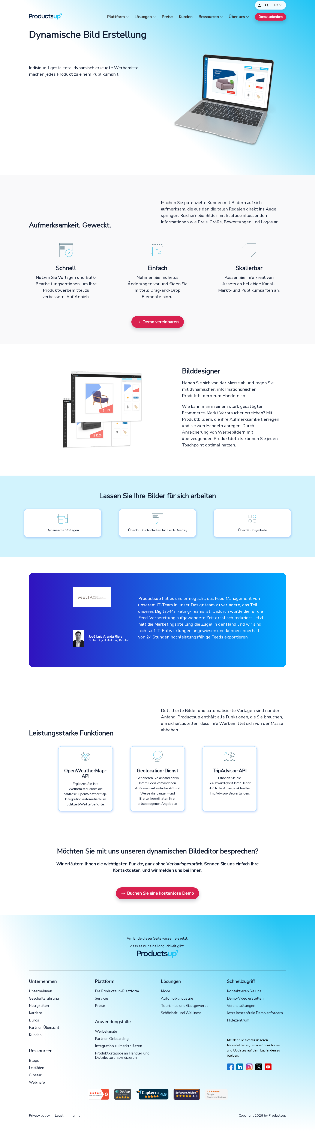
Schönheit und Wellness (181, 1013)
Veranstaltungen (241, 1006)
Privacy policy (39, 1115)
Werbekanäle (106, 1031)
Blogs (34, 1061)
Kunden (185, 17)
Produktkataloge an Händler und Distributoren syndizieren (122, 1055)
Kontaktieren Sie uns (244, 991)
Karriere (35, 1013)
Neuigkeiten (39, 1006)
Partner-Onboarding (112, 1039)
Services (102, 998)
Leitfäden (36, 1068)
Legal (59, 1115)
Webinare (37, 1082)
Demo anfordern (270, 16)
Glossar (35, 1075)
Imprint (74, 1115)
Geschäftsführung (44, 998)
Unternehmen (40, 991)
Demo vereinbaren (160, 322)
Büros (34, 1020)
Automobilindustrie (177, 998)
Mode (165, 991)
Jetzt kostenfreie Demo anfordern (255, 1013)
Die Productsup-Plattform (117, 991)
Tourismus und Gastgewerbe (184, 1006)
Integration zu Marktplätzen (118, 1046)
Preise (167, 17)
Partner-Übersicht (44, 1028)
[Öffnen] (266, 5)
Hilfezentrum (238, 1020)
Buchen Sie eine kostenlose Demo (160, 893)
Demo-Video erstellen (245, 998)
